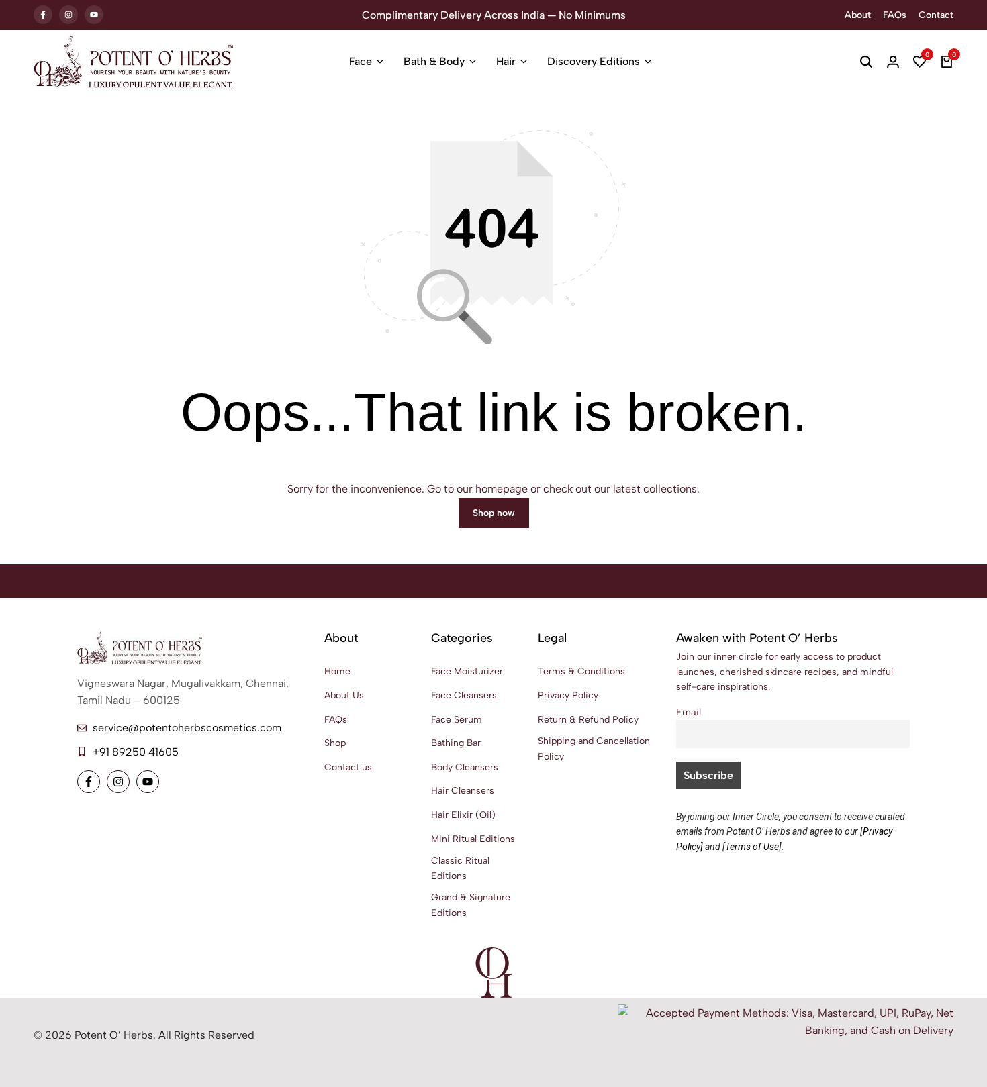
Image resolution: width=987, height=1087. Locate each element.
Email (688, 712)
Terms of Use (752, 846)
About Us (344, 695)
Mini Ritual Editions (473, 839)
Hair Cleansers (462, 790)
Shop (335, 743)
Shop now (494, 513)
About (858, 15)
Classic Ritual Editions (460, 868)
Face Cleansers (464, 695)
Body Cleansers (464, 767)
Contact (936, 15)
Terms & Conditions (581, 671)
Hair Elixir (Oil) (463, 815)
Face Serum (456, 719)
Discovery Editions (593, 61)
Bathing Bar (456, 743)
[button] (919, 61)
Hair (506, 61)
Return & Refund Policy (588, 719)
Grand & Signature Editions (470, 905)
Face (360, 61)
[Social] (88, 781)
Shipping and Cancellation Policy (594, 748)
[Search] (866, 61)
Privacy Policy (568, 695)
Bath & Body (434, 61)
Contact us (348, 767)
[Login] (893, 61)
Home (337, 671)
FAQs (894, 15)
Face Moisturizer (467, 671)
